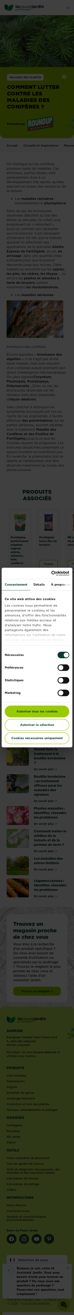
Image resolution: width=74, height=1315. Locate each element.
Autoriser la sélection (37, 725)
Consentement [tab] (16, 584)
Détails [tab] (39, 584)
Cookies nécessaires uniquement (37, 738)
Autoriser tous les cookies (37, 711)
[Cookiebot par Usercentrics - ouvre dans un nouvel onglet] (52, 573)
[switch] (63, 667)
